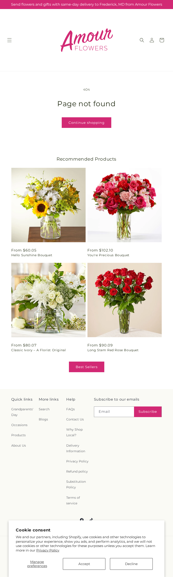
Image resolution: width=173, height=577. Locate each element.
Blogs (43, 419)
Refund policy (77, 471)
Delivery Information (75, 448)
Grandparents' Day (22, 412)
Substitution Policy (76, 484)
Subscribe (148, 411)
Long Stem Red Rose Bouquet (113, 350)
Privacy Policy (47, 550)
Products (18, 435)
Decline (131, 564)
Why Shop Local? (74, 432)
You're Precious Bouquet (108, 255)
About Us (18, 445)
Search (44, 409)
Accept (84, 564)
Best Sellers (87, 367)
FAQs (70, 409)
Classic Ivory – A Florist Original (38, 350)
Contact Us (75, 419)
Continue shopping (86, 122)
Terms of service (73, 500)
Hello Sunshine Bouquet (31, 255)
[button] (9, 40)
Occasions (19, 425)
